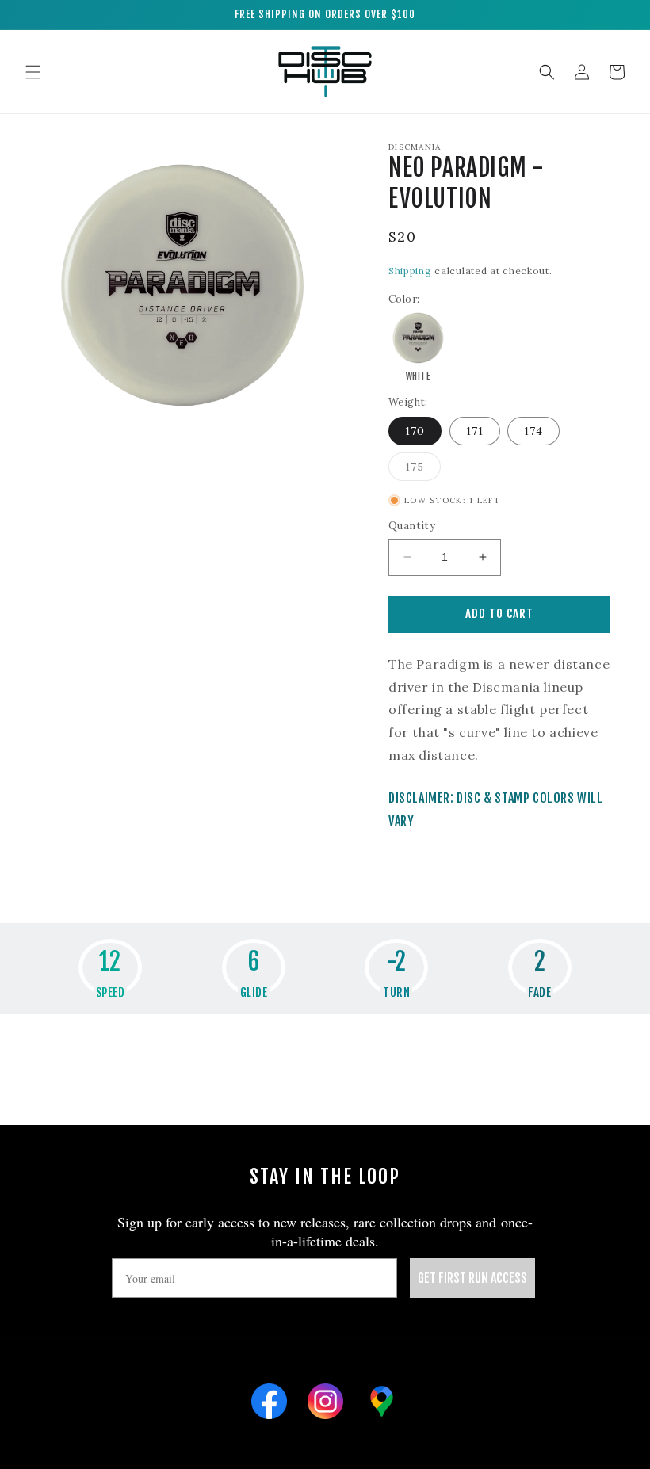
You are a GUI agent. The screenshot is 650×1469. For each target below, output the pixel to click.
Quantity (411, 525)
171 (475, 431)
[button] (33, 72)
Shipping (410, 271)
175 (423, 470)
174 (533, 431)
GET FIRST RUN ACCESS (472, 1278)
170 (415, 431)
